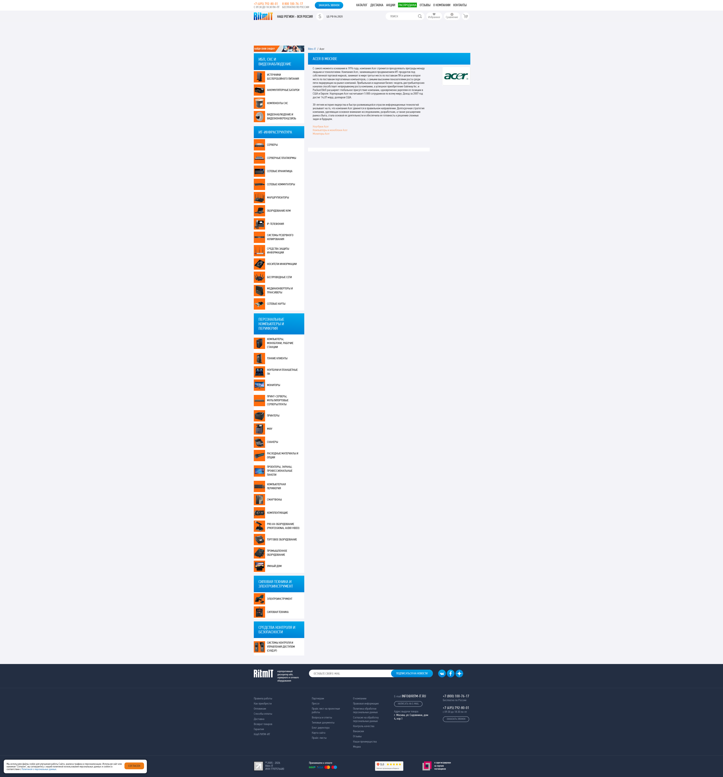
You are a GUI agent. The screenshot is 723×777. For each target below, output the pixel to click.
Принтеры (273, 415)
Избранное (434, 17)
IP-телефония (275, 224)
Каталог (362, 5)
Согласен (134, 766)
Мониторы (273, 385)
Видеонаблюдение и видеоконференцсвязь (281, 116)
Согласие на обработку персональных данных (366, 719)
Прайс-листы (319, 738)
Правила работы (263, 698)
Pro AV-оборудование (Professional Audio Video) (283, 526)
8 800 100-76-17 (292, 4)
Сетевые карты (276, 303)
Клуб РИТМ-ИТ (262, 734)
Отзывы (425, 5)
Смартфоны (274, 499)
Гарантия (259, 729)
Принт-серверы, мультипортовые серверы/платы (277, 400)
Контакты (460, 5)
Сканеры (272, 442)
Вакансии (358, 731)
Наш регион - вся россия (295, 16)
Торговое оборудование (282, 539)
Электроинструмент (279, 599)
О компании (441, 5)
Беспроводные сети (279, 277)
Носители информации (282, 264)
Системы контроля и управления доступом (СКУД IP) (281, 646)
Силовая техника (278, 612)
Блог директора (320, 727)
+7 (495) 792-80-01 (266, 4)
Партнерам (318, 698)
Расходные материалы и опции (282, 455)
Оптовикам (260, 708)
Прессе (316, 703)
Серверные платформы (281, 158)
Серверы (272, 145)
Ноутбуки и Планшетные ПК (282, 372)
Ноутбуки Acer (321, 126)
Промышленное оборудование (277, 552)
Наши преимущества (365, 741)
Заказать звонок (329, 5)
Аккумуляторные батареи (283, 90)
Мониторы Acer (321, 133)
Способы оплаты (263, 713)
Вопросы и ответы (322, 717)
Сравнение (452, 17)
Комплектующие (277, 512)
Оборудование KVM (279, 210)
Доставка (376, 5)
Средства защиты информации (278, 250)
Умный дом (274, 566)
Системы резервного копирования (280, 237)
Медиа (357, 746)
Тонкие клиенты (277, 358)
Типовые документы (323, 722)
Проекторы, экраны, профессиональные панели (279, 470)
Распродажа (407, 5)
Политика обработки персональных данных (365, 710)
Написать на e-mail (408, 703)
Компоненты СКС (277, 103)
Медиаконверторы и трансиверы (280, 290)
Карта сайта (318, 732)
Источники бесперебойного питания (283, 76)
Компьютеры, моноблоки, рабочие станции (280, 343)
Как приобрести (263, 703)
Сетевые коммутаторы (281, 184)
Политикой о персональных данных (39, 769)
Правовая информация (366, 703)
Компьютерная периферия (276, 486)
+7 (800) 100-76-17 (456, 696)
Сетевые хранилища (279, 171)
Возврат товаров (263, 724)
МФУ (269, 428)
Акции (390, 5)
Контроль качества (363, 726)
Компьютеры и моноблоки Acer (330, 130)
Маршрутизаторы (278, 197)
